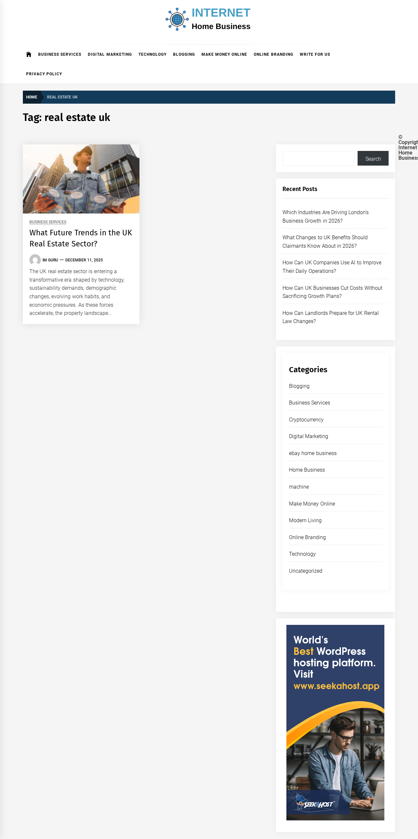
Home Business (307, 470)
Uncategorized (305, 571)
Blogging (184, 54)
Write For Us (315, 54)
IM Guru (50, 260)
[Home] (29, 54)
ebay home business (313, 453)
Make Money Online (224, 54)
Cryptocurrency (306, 420)
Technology (152, 54)
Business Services (59, 54)
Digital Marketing (110, 54)
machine (299, 487)
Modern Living (305, 520)
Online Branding (273, 54)
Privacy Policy (44, 74)
